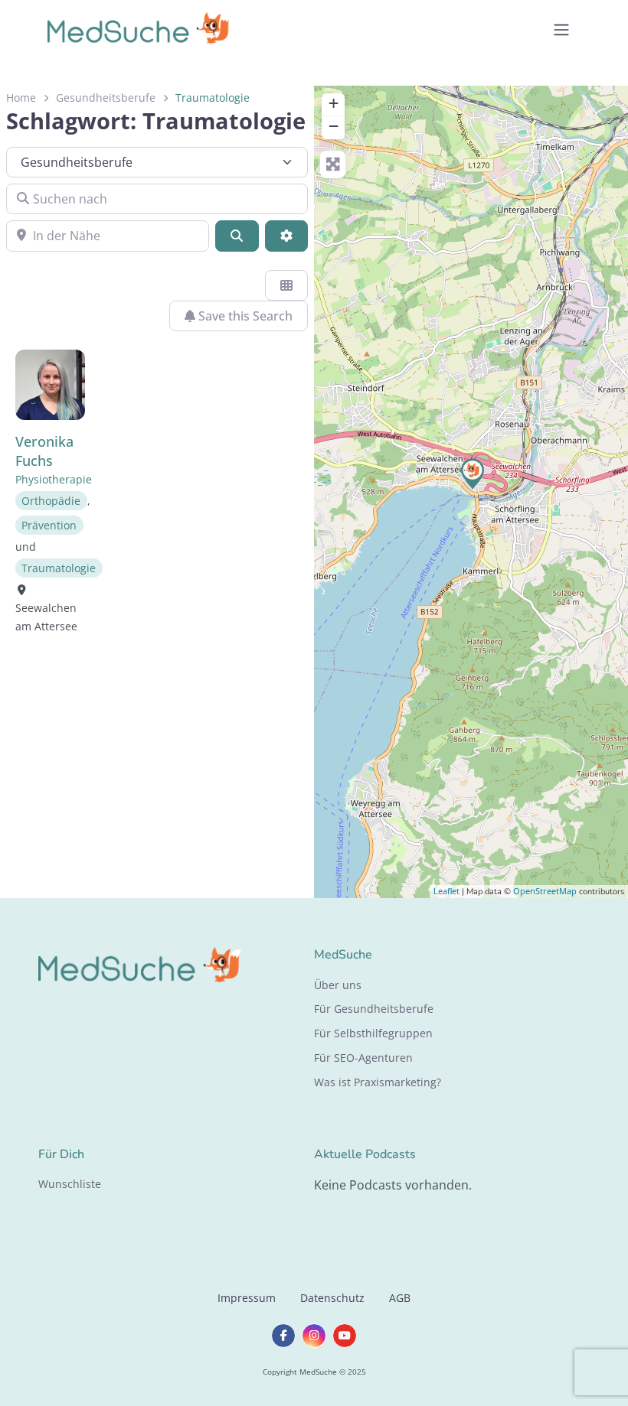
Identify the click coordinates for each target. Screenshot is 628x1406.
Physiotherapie (53, 479)
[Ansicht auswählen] (286, 285)
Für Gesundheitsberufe (373, 1008)
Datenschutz (332, 1297)
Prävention (49, 525)
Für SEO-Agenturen (363, 1057)
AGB (399, 1297)
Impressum (247, 1297)
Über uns (337, 985)
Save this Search (244, 316)
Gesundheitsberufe (105, 97)
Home (21, 97)
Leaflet (446, 891)
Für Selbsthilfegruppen (373, 1033)
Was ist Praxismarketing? (377, 1082)
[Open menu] (561, 30)
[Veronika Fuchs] (472, 473)
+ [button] (334, 102)
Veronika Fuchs (44, 451)
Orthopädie (50, 500)
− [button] (334, 125)
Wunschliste (69, 1184)
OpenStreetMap (545, 891)
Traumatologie (58, 568)
